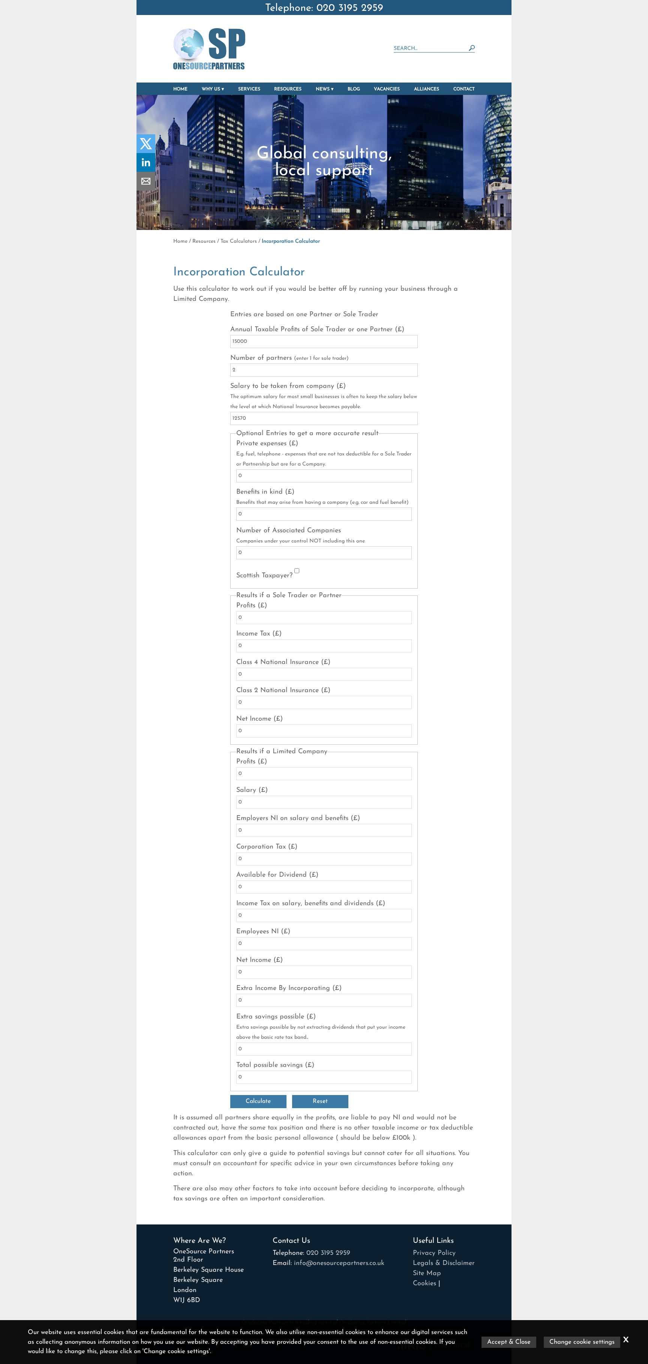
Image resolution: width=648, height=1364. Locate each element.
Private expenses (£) (323, 453)
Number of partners (289, 358)
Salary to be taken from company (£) (323, 396)
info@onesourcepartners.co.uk (339, 1263)
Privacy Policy (434, 1253)
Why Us (211, 89)
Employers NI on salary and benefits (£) (298, 818)
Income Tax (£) (259, 634)
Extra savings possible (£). (320, 1027)
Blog (354, 89)
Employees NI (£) (263, 931)
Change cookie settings (582, 1342)
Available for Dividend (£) (277, 875)
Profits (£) (251, 605)
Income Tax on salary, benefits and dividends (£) (310, 903)
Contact (464, 89)
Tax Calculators (238, 241)
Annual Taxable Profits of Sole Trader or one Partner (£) (317, 329)
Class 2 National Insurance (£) (283, 690)
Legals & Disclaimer (444, 1263)
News (323, 89)
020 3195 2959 (328, 1253)
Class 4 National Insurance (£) (283, 662)
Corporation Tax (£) (266, 847)
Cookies (424, 1283)
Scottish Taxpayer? (264, 575)
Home (180, 89)
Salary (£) (252, 790)
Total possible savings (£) (275, 1065)
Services (249, 89)
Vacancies (387, 89)
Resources (288, 89)
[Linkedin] (145, 170)
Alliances (426, 89)
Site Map (427, 1273)
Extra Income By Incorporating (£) (289, 988)
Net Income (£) (259, 719)
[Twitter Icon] (145, 151)
